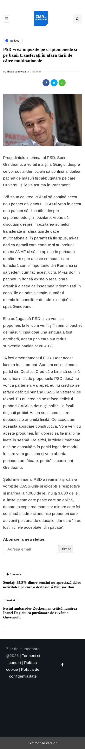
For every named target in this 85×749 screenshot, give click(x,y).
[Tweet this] (54, 82)
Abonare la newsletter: (24, 539)
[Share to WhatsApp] (62, 82)
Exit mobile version (43, 743)
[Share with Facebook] (46, 82)
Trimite (66, 549)
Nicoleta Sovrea (16, 71)
